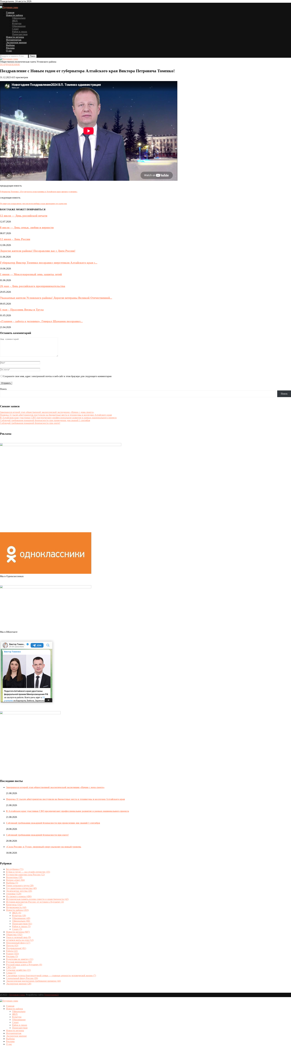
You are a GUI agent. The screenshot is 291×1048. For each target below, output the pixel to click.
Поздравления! (10, 64)
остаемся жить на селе (19, 940)
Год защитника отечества (21, 888)
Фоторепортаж (13, 39)
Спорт (15, 29)
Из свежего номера (19, 896)
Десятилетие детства (19, 891)
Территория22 (51, 994)
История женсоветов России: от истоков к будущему (35, 902)
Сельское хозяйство (18, 970)
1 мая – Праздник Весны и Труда (22, 309)
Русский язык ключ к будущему (24, 964)
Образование (19, 26)
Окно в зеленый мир (18, 937)
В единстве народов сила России (25, 874)
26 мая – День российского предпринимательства (32, 286)
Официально (18, 18)
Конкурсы (14, 904)
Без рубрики (14, 869)
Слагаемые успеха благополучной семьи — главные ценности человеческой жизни (51, 975)
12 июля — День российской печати (23, 215)
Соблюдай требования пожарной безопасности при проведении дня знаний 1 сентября (45, 420)
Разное (12, 953)
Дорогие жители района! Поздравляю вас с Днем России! (37, 250)
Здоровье (13, 893)
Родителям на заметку (19, 959)
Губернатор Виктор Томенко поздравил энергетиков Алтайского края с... (48, 262)
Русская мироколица (19, 962)
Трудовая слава (17, 994)
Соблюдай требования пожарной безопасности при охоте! (30, 423)
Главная (10, 12)
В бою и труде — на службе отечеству (28, 872)
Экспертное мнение (16, 42)
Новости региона (15, 37)
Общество (14, 934)
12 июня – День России (15, 239)
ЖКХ (15, 20)
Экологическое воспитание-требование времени (33, 981)
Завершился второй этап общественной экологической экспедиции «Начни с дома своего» (47, 412)
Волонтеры (14, 877)
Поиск (3, 389)
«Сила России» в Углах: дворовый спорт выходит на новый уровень (43, 846)
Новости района (14, 15)
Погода (12, 945)
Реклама (10, 48)
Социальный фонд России (22, 978)
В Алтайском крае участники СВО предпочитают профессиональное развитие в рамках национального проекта (58, 417)
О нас (9, 50)
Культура (16, 23)
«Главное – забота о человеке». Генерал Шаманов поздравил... (41, 321)
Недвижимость (16, 907)
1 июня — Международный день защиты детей (31, 274)
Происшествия (19, 34)
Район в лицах (19, 31)
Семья (11, 972)
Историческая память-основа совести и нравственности (37, 899)
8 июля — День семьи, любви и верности (27, 227)
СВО (11, 967)
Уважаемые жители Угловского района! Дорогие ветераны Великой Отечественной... (56, 297)
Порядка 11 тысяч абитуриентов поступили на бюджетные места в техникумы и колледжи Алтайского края (56, 415)
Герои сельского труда (19, 885)
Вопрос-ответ (15, 880)
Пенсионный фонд (18, 942)
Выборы (10, 45)
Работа (12, 951)
